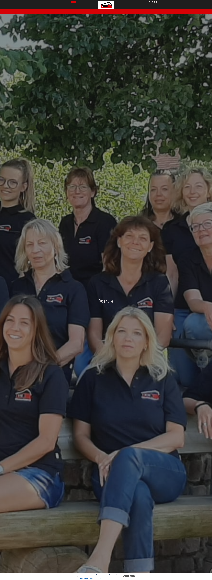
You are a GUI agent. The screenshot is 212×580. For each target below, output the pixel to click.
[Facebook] (150, 2)
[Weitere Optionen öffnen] (83, 2)
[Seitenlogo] (106, 5)
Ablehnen (132, 576)
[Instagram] (152, 2)
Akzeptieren (126, 576)
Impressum (92, 578)
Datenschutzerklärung (84, 578)
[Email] (154, 2)
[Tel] (156, 2)
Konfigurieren (98, 578)
